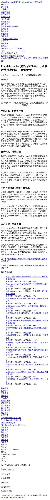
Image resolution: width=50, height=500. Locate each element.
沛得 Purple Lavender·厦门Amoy (13, 425)
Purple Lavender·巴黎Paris (11, 418)
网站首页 (27, 58)
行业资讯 (4, 34)
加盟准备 (4, 440)
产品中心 (4, 398)
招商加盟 (4, 427)
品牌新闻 (4, 31)
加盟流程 (4, 437)
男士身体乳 (5, 19)
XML (23, 497)
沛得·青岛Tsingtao (8, 423)
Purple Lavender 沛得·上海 (11, 420)
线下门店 (4, 415)
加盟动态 (4, 36)
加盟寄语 (4, 442)
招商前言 (4, 430)
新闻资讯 (37, 58)
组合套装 (4, 24)
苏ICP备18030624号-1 (31, 495)
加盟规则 (4, 435)
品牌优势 (4, 432)
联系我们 (4, 445)
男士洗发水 (5, 17)
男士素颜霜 (5, 22)
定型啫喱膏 (5, 14)
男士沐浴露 (5, 12)
